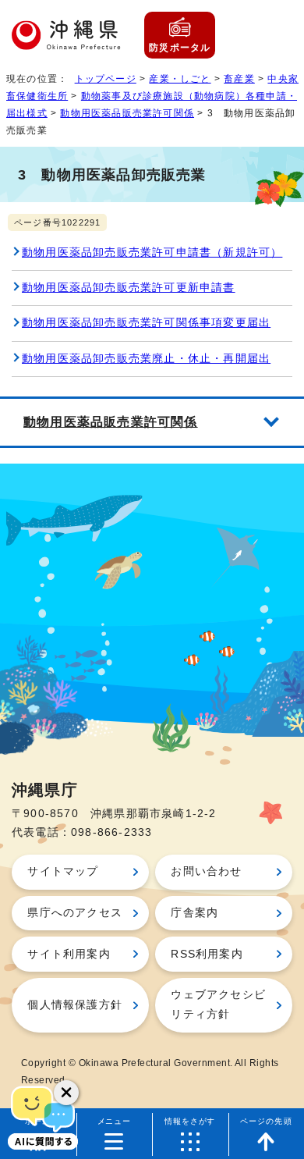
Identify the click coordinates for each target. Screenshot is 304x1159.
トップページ (105, 78)
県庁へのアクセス (74, 913)
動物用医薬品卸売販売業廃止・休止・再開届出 (146, 358)
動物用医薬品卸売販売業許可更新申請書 (128, 287)
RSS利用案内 (206, 954)
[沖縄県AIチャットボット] (43, 1116)
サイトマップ (62, 871)
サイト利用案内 (68, 954)
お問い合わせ (206, 871)
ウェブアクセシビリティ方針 (218, 1004)
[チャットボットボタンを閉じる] (66, 1092)
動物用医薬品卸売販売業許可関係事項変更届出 (146, 323)
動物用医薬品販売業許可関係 (127, 113)
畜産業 (239, 78)
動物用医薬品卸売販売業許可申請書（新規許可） (152, 252)
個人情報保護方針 (74, 1005)
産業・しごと (179, 78)
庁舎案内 (194, 913)
